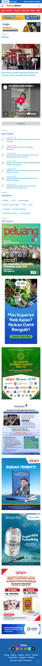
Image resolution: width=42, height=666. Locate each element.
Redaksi (13, 655)
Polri (24, 205)
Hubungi (31, 657)
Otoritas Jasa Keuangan (11, 205)
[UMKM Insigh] (21, 27)
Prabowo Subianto (20, 209)
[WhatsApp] (29, 649)
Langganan (22, 657)
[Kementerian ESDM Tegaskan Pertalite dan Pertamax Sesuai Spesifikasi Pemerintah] (21, 57)
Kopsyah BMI (25, 213)
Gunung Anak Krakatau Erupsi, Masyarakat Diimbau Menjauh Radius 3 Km (21, 187)
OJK (13, 200)
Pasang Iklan (13, 657)
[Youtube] (25, 649)
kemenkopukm (24, 200)
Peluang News (27, 660)
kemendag (6, 209)
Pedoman (35, 655)
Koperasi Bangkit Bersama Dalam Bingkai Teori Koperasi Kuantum (22, 179)
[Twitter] (13, 649)
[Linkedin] (21, 649)
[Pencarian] (39, 6)
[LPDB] (21, 311)
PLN (31, 205)
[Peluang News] (14, 6)
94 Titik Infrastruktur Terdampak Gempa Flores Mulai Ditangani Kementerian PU (22, 156)
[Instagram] (17, 649)
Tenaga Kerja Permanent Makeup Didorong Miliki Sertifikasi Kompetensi (23, 163)
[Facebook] (9, 649)
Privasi (28, 655)
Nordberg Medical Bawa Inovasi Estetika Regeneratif (19, 148)
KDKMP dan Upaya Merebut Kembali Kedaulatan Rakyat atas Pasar (23, 171)
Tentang (6, 655)
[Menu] (3, 6)
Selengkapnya (21, 123)
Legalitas (21, 655)
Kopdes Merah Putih (10, 213)
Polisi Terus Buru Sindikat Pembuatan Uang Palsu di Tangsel (23, 140)
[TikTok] (33, 649)
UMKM (5, 200)
